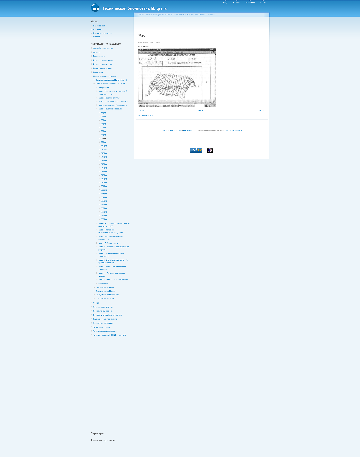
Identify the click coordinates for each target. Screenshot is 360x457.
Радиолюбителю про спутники (105, 319)
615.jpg (104, 164)
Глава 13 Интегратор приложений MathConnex (112, 268)
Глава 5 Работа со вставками (110, 109)
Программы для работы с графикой (107, 315)
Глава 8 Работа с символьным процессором (110, 238)
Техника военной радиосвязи (105, 331)
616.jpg (104, 168)
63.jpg (103, 120)
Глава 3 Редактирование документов (113, 102)
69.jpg (103, 142)
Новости (236, 3)
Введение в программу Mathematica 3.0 (111, 80)
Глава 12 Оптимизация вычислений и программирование (113, 261)
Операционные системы (103, 307)
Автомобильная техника (103, 48)
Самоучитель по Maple (105, 287)
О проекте (97, 37)
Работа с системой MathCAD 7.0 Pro (110, 84)
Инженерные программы (103, 60)
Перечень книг (99, 26)
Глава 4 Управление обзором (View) (112, 105)
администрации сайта (233, 130)
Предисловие (103, 88)
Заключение (103, 283)
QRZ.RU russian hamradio (172, 130)
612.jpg (104, 153)
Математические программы (104, 76)
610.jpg (104, 146)
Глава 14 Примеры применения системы (111, 274)
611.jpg (104, 149)
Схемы (263, 3)
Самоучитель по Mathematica (107, 295)
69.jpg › (262, 110)
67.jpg (103, 135)
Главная (141, 15)
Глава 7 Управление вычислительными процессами (110, 231)
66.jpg (103, 131)
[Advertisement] (112, 382)
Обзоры (96, 303)
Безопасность (98, 56)
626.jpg (104, 205)
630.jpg (104, 219)
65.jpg (103, 127)
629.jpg (104, 216)
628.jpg (104, 212)
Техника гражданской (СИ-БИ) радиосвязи (110, 335)
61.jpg (103, 113)
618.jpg (104, 175)
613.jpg (104, 157)
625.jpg (104, 201)
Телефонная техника (101, 327)
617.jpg (104, 172)
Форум (225, 3)
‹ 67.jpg (141, 110)
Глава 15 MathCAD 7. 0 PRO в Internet (113, 280)
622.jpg (104, 190)
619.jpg (104, 179)
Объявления (250, 3)
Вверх (200, 110)
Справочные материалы (103, 323)
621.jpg (104, 186)
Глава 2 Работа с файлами (109, 98)
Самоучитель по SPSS (105, 299)
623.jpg (104, 194)
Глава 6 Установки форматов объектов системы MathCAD (114, 224)
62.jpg (103, 116)
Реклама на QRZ (189, 130)
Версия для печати (145, 115)
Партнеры (97, 30)
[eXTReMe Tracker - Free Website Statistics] (210, 153)
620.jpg (104, 182)
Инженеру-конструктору (102, 64)
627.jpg (104, 208)
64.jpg (103, 124)
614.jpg (104, 161)
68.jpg (103, 138)
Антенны (96, 52)
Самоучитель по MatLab (105, 291)
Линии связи (98, 72)
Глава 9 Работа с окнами (108, 243)
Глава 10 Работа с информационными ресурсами (113, 248)
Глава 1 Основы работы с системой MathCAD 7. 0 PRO (112, 92)
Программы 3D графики (102, 311)
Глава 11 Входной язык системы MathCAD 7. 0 (111, 254)
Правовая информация (102, 33)
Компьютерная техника (102, 68)
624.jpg (104, 197)
